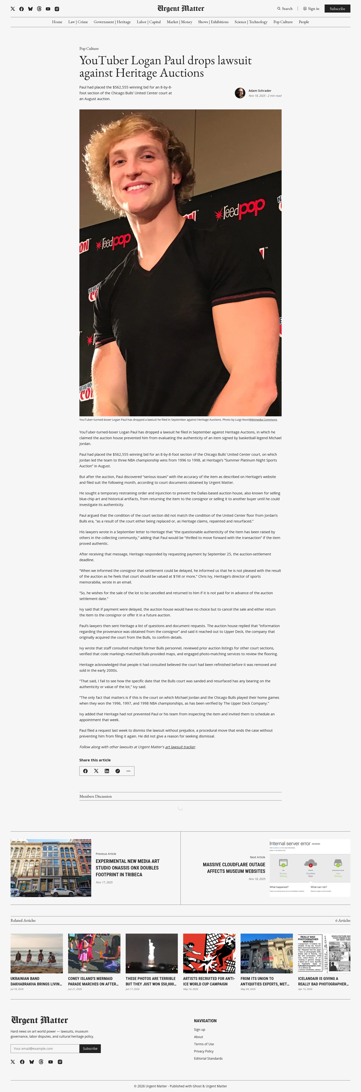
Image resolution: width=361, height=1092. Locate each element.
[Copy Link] (117, 771)
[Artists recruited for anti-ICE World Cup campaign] (209, 953)
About (198, 1037)
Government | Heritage (112, 22)
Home (57, 22)
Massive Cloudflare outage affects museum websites (234, 868)
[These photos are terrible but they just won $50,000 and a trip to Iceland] (152, 953)
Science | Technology (251, 22)
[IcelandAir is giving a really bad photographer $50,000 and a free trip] (324, 953)
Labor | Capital (149, 22)
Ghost (197, 1086)
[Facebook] (21, 9)
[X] (13, 9)
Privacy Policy (203, 1051)
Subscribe (337, 8)
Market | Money (179, 22)
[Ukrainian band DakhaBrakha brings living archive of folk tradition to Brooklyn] (37, 953)
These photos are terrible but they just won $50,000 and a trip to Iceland (150, 981)
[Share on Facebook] (85, 771)
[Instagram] (57, 9)
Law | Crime (78, 22)
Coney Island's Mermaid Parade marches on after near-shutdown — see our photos (92, 981)
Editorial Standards (208, 1058)
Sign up (199, 1029)
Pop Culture (283, 22)
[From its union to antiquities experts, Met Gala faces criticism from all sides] (267, 953)
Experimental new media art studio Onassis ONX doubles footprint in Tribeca (127, 868)
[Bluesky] (30, 9)
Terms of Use (204, 1044)
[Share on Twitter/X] (96, 771)
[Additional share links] (128, 771)
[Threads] (39, 9)
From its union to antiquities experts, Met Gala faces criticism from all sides (265, 981)
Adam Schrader (260, 91)
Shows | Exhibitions (213, 22)
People (304, 22)
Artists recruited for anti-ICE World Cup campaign (209, 981)
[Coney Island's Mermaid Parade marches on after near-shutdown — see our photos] (94, 953)
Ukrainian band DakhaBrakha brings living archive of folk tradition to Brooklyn (36, 981)
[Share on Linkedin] (107, 771)
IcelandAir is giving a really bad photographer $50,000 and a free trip (322, 981)
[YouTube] (48, 8)
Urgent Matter (156, 1086)
